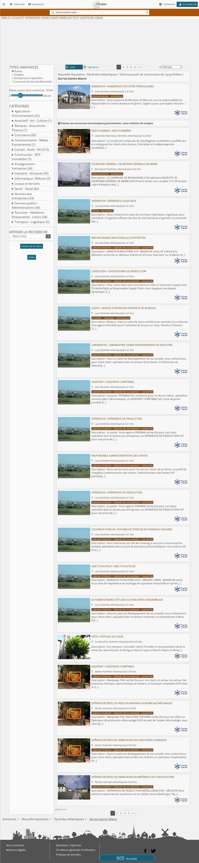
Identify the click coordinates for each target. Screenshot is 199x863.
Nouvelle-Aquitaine (71, 74)
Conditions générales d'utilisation (75, 850)
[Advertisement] (99, 41)
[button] (31, 247)
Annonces (9, 819)
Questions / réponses (68, 845)
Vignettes (91, 67)
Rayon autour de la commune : (27, 90)
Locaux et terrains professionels (33, 81)
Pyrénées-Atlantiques (102, 74)
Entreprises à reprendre (28, 78)
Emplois (19, 74)
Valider (32, 257)
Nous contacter (15, 845)
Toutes (18, 71)
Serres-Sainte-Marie (103, 819)
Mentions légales (16, 850)
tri (160, 67)
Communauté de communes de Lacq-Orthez (151, 74)
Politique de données (68, 854)
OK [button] (48, 236)
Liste (70, 67)
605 (127, 858)
